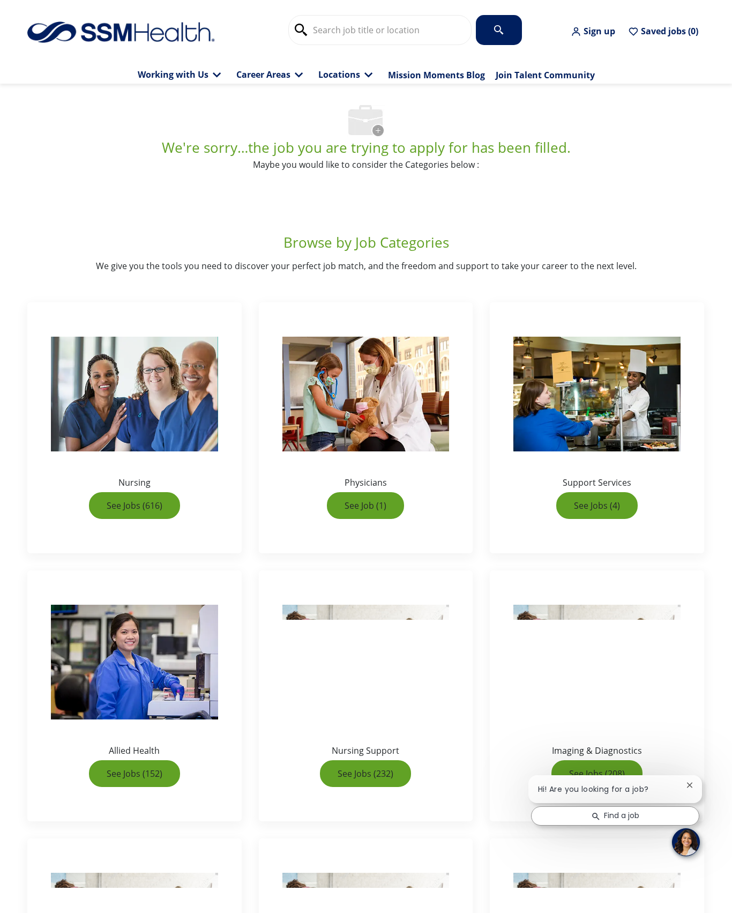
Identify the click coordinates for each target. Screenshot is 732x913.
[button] (593, 31)
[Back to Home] (121, 31)
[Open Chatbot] (686, 842)
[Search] (499, 30)
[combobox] (380, 30)
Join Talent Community (545, 75)
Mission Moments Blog (436, 75)
